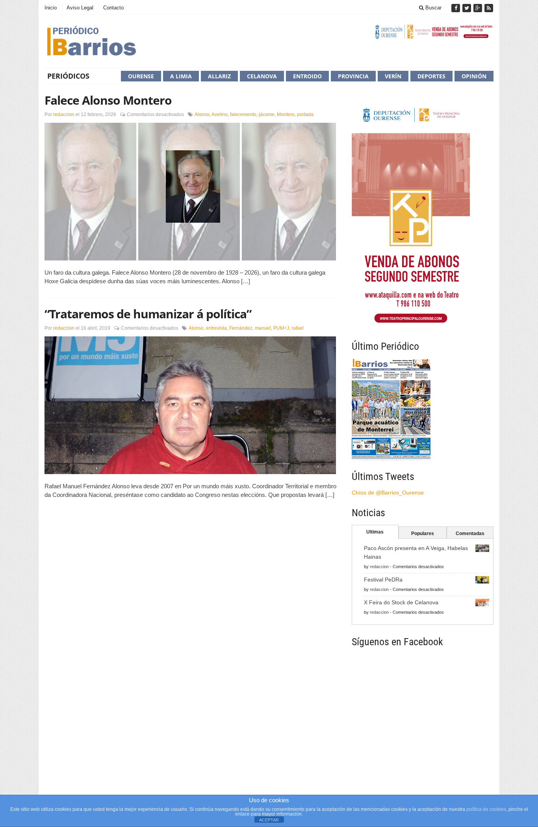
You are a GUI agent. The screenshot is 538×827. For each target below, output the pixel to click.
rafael (297, 328)
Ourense (141, 76)
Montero (286, 114)
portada (305, 114)
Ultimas (375, 532)
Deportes (431, 76)
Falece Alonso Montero (108, 100)
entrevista (216, 328)
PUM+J (281, 328)
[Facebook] (456, 8)
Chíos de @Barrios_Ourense (388, 492)
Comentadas (470, 533)
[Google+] (478, 8)
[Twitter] (467, 8)
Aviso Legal (80, 8)
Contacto (113, 8)
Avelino (219, 114)
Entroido (307, 76)
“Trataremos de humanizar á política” (148, 314)
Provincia (353, 76)
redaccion (63, 114)
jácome (267, 114)
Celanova (262, 76)
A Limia (181, 76)
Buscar (433, 8)
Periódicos (68, 76)
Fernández (240, 328)
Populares (422, 533)
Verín (393, 76)
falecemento (243, 114)
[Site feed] (488, 8)
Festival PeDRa (383, 579)
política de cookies (486, 809)
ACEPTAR (269, 820)
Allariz (219, 76)
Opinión (474, 76)
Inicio (51, 8)
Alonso (202, 114)
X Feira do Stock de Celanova (401, 602)
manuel (263, 328)
